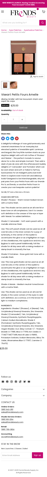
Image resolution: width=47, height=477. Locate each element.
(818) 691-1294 (7, 419)
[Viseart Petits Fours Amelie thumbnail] (5, 85)
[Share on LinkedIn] (12, 138)
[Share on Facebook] (3, 138)
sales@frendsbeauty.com (12, 412)
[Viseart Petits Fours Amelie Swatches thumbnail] (13, 85)
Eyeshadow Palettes (33, 30)
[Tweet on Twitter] (7, 138)
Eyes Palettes (15, 30)
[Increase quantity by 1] (22, 119)
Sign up (37, 455)
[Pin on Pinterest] (17, 138)
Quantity (5, 114)
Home (4, 30)
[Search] (42, 22)
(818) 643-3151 (7, 409)
